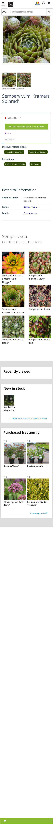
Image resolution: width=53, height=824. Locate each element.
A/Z (4, 11)
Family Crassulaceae (37, 152)
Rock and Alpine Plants (15, 164)
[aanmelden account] (43, 4)
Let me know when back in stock (28, 126)
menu (4, 5)
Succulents (35, 164)
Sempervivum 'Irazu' (39, 309)
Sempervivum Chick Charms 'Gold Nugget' (12, 279)
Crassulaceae (31, 213)
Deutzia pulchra (35, 466)
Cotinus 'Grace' (11, 466)
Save (9, 133)
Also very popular (38, 513)
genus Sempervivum (14, 152)
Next (46, 40)
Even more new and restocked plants (29, 418)
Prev (6, 40)
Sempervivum (31, 206)
